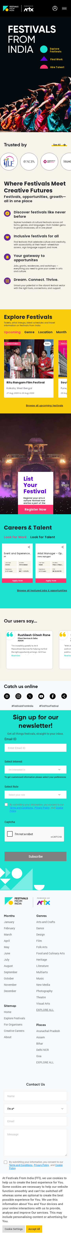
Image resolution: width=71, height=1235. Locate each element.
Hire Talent (57, 67)
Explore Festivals (55, 50)
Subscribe (36, 856)
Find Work (56, 59)
